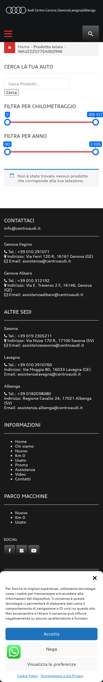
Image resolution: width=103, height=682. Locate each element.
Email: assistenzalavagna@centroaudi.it (42, 374)
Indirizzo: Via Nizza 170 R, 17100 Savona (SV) (50, 340)
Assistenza (25, 469)
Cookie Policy (27, 676)
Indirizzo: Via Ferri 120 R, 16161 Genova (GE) (49, 256)
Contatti (23, 478)
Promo (21, 464)
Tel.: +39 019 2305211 (29, 335)
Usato (20, 460)
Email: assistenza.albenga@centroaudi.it (43, 407)
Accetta (52, 634)
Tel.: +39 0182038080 (29, 393)
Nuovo (21, 450)
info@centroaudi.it (22, 228)
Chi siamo (24, 446)
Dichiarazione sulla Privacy (62, 676)
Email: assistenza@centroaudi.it (40, 261)
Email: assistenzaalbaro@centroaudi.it (46, 294)
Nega (51, 649)
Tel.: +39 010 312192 (28, 280)
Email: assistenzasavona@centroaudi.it (46, 345)
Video (20, 474)
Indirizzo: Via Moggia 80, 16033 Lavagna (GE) (47, 369)
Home (23, 46)
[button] (95, 578)
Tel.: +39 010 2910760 (29, 364)
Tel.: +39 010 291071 (28, 251)
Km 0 (20, 455)
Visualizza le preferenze (51, 664)
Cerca (11, 92)
